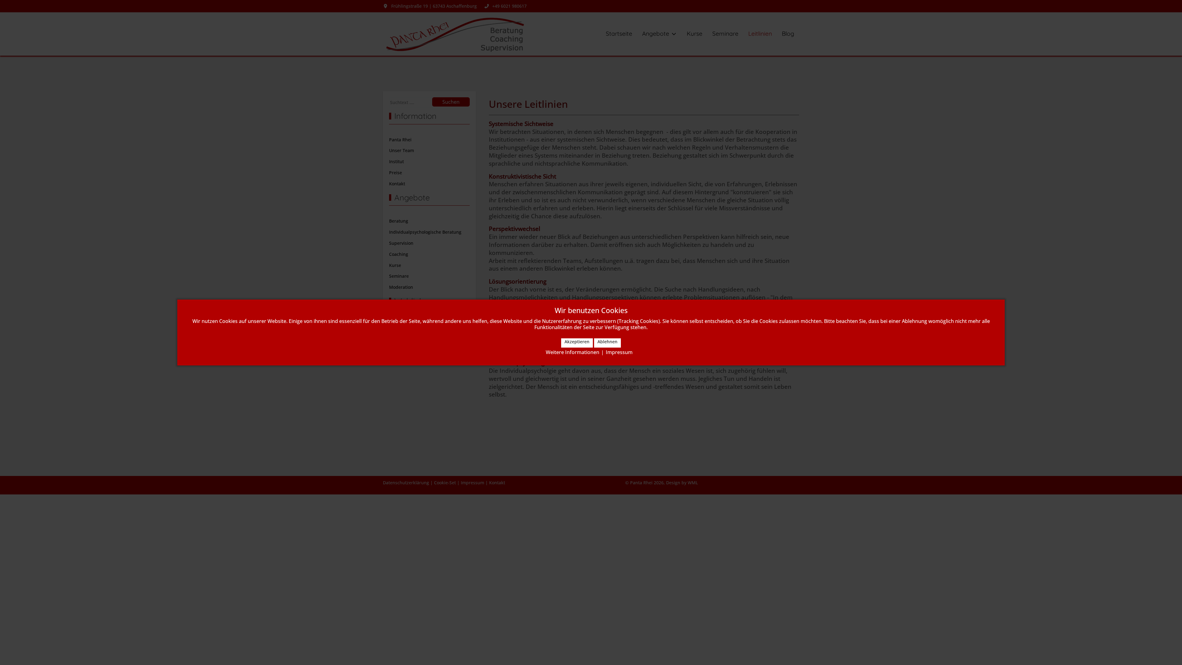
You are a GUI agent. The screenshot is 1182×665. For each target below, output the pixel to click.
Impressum (619, 352)
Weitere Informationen (572, 352)
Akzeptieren (577, 342)
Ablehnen (607, 342)
